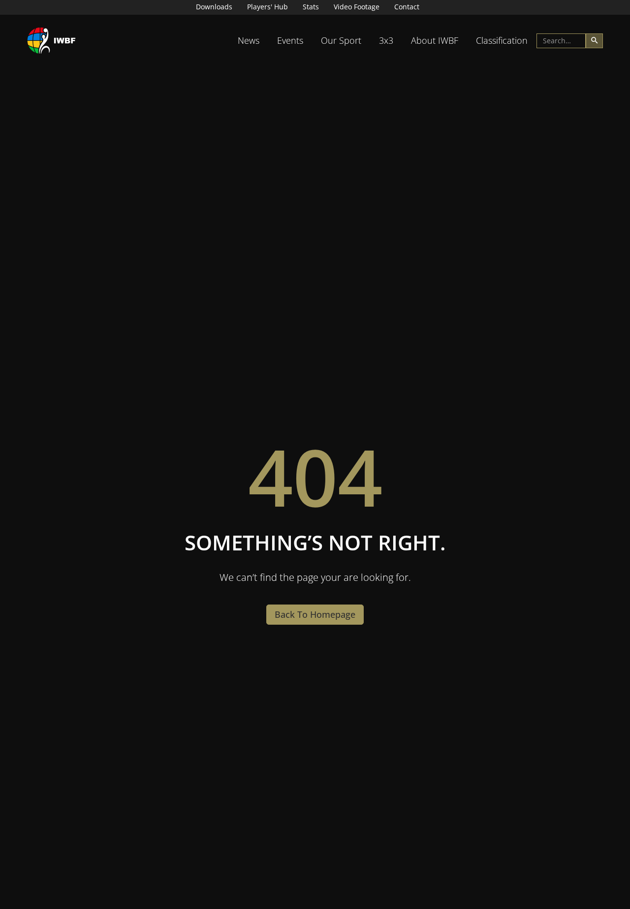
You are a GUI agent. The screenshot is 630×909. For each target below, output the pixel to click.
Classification (502, 40)
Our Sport (341, 40)
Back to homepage (315, 614)
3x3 (386, 40)
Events (290, 40)
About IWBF (434, 40)
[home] (51, 41)
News (248, 40)
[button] (248, 40)
